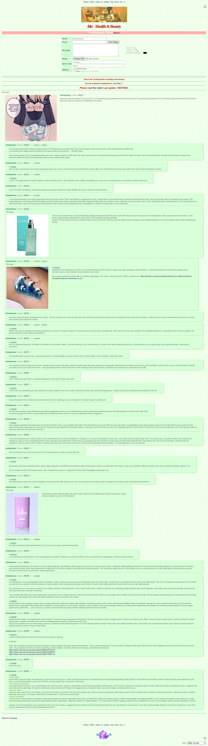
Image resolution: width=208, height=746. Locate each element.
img (111, 2)
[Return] (116, 33)
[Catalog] (13, 718)
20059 (26, 660)
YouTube (76, 62)
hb (121, 2)
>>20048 (36, 338)
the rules (97, 88)
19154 (26, 338)
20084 (26, 671)
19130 (26, 195)
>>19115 (12, 178)
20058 (26, 631)
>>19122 (12, 377)
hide (7, 92)
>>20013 (12, 555)
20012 (26, 476)
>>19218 (36, 163)
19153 (26, 325)
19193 (26, 396)
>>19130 (56, 268)
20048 (26, 576)
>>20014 (12, 635)
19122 (26, 174)
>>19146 (36, 195)
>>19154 (36, 325)
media (106, 2)
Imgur (75, 66)
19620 (26, 448)
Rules (86, 2)
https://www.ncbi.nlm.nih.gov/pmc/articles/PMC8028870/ (32, 652)
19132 (26, 209)
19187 (26, 384)
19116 (26, 145)
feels (117, 2)
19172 (26, 361)
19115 (80, 95)
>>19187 (44, 325)
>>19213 (44, 261)
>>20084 (36, 613)
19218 (26, 419)
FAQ (91, 2)
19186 (26, 373)
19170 (26, 352)
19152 (26, 313)
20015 (26, 551)
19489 (26, 435)
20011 (26, 458)
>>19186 (36, 174)
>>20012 (44, 145)
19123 (26, 186)
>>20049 (36, 576)
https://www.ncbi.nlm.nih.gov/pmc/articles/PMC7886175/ (32, 654)
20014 (26, 539)
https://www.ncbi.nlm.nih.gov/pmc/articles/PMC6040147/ (32, 650)
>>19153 (36, 261)
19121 (26, 163)
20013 (26, 487)
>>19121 (36, 145)
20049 (26, 613)
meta (98, 2)
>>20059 (36, 631)
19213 (26, 405)
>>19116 (12, 167)
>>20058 (36, 539)
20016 (26, 562)
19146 (26, 261)
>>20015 (36, 487)
